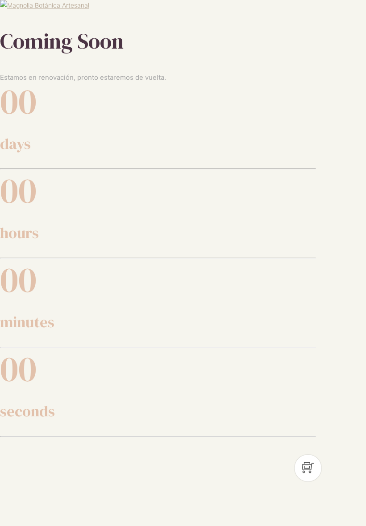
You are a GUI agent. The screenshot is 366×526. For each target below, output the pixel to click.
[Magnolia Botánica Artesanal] (44, 5)
